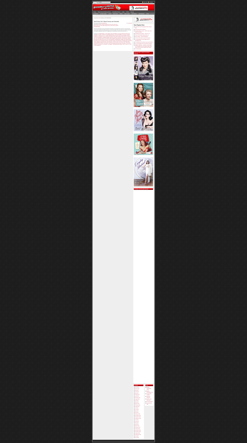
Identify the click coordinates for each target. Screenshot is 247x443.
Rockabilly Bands (97, 26)
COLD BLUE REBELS (118, 34)
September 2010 (138, 418)
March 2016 (137, 388)
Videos (94, 15)
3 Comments (129, 23)
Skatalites (98, 41)
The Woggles (110, 44)
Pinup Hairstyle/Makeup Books (104, 12)
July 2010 (136, 419)
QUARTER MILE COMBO (118, 39)
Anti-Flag (119, 33)
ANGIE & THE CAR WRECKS (112, 33)
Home (95, 12)
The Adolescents (110, 41)
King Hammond (118, 38)
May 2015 (137, 390)
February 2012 (137, 405)
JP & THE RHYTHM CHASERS (109, 38)
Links (123, 12)
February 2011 (137, 413)
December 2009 (138, 430)
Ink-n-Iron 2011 (111, 24)
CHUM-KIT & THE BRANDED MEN (108, 34)
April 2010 (137, 424)
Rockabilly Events (97, 40)
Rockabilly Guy (104, 23)
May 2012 (137, 402)
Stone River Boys (103, 41)
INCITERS (119, 37)
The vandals (100, 44)
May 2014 (137, 393)
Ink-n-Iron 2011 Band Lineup (99, 38)
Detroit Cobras (118, 36)
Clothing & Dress (103, 13)
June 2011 (137, 409)
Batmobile (123, 33)
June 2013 (137, 396)
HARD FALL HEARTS (113, 37)
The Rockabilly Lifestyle (108, 6)
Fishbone (128, 36)
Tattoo (147, 13)
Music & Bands (127, 13)
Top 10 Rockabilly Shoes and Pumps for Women (143, 43)
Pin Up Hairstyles (150, 401)
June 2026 (137, 387)
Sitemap (132, 12)
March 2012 (137, 403)
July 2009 (136, 436)
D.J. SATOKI (106, 36)
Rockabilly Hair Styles (104, 40)
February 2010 (137, 427)
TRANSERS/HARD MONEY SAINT (119, 44)
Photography (134, 13)
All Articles (95, 13)
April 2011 (137, 412)
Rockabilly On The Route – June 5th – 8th (142, 33)
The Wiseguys (104, 44)
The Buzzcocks (115, 41)
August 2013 (137, 394)
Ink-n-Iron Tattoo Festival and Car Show (106, 25)
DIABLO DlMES (124, 36)
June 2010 (137, 421)
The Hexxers (121, 41)
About (127, 12)
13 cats (106, 33)
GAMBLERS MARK (106, 37)
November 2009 (138, 431)
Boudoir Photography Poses (149, 388)
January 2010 (137, 428)
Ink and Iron (124, 37)
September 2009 (138, 434)
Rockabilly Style (125, 40)
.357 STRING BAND (100, 33)
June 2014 (137, 391)
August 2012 (137, 399)
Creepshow (124, 34)
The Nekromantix (138, 48)
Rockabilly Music (119, 40)
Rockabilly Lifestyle (112, 40)
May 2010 (137, 422)
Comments (151, 2)
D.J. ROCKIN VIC (101, 36)
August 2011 (137, 406)
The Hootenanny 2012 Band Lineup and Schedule (144, 42)
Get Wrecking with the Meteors (140, 29)
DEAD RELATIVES (112, 36)
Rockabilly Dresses (116, 12)
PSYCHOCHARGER (110, 39)
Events (110, 13)
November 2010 (138, 416)
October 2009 (137, 433)
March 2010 (137, 425)
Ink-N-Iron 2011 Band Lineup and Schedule (106, 21)
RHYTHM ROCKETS (127, 39)
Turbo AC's (127, 44)
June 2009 (137, 437)
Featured (106, 24)
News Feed (145, 2)
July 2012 (136, 400)
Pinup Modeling (141, 13)
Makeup (121, 13)
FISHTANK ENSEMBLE (98, 37)
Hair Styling (115, 13)
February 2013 (137, 397)
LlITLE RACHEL (124, 38)
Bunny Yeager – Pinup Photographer (141, 36)
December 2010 (138, 415)
